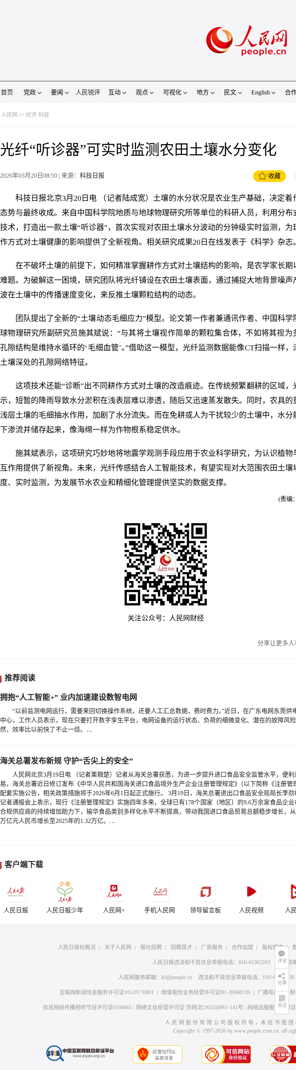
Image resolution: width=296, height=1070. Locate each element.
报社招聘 (151, 947)
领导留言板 (205, 910)
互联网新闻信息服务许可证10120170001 (106, 992)
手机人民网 (159, 910)
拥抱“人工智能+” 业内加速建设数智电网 (68, 697)
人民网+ (114, 910)
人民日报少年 (64, 910)
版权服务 (273, 947)
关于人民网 (117, 947)
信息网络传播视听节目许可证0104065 (87, 1007)
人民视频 (251, 910)
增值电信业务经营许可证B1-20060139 (205, 992)
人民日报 (15, 910)
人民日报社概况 (77, 947)
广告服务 (212, 947)
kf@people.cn (176, 977)
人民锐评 (88, 92)
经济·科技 (37, 115)
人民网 (9, 115)
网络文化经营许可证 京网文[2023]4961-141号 (189, 1007)
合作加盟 (242, 947)
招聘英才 (181, 947)
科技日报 (92, 175)
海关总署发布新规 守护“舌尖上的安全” (66, 761)
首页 (7, 92)
